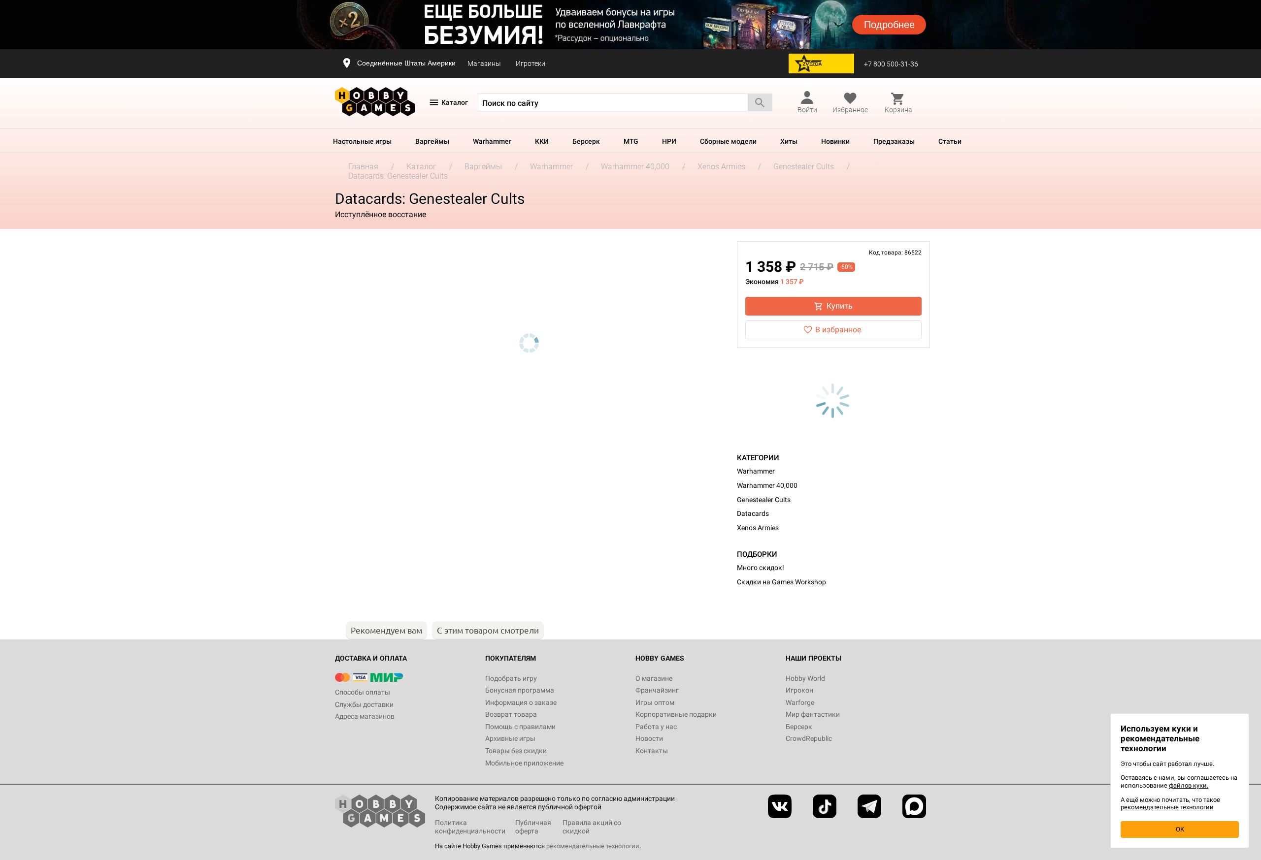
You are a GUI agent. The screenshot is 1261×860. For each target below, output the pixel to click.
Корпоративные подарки (676, 714)
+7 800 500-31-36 (891, 64)
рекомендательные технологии (592, 846)
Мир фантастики (813, 714)
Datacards (753, 513)
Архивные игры (510, 738)
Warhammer (492, 141)
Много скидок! (760, 568)
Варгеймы (432, 141)
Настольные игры (362, 141)
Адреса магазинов (365, 716)
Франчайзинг (657, 690)
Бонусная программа (519, 690)
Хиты (788, 141)
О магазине (653, 678)
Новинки (835, 141)
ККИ (542, 141)
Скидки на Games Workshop (781, 582)
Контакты (651, 751)
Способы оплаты (362, 692)
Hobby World (805, 678)
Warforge (800, 702)
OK (1180, 829)
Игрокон (799, 690)
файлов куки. (1188, 785)
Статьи (950, 141)
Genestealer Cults (764, 500)
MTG (631, 141)
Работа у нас (656, 727)
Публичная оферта (533, 827)
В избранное (838, 329)
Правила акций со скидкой (592, 827)
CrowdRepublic (809, 738)
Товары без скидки (516, 751)
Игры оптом (654, 702)
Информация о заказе (521, 702)
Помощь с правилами (520, 727)
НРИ (669, 141)
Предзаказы (894, 141)
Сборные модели (728, 141)
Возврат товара (511, 714)
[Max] (914, 806)
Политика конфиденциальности (470, 827)
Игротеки (530, 63)
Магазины (484, 63)
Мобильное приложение (524, 763)
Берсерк (586, 141)
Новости (649, 738)
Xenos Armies (758, 528)
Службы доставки (364, 704)
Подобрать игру (511, 678)
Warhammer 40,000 (767, 485)
